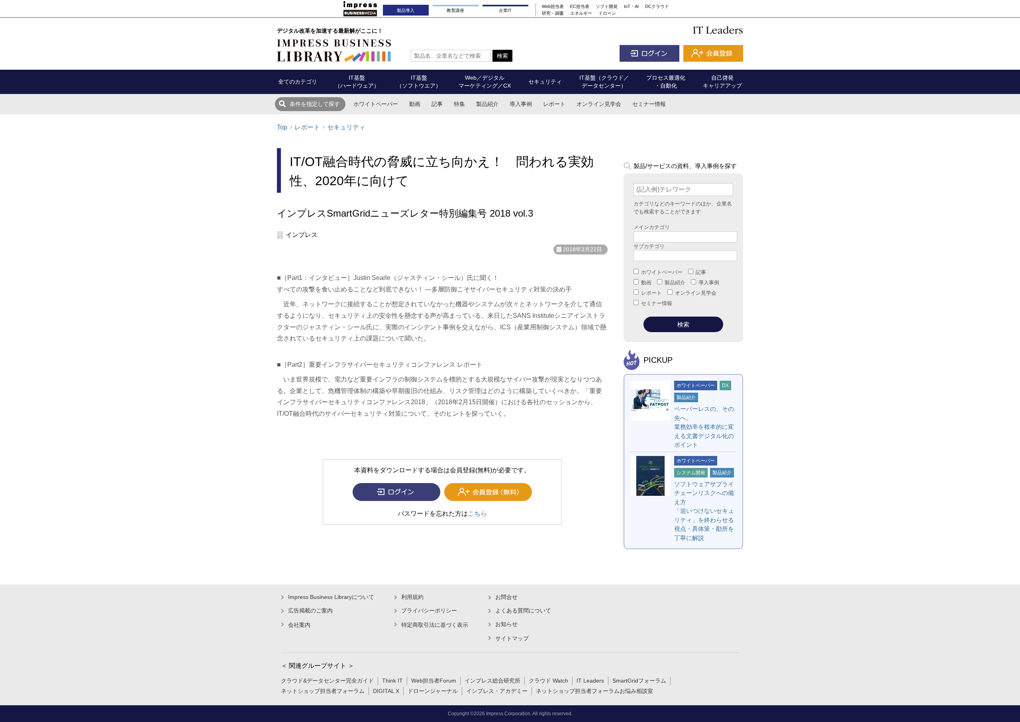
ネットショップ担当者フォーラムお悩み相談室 (594, 691)
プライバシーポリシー (429, 610)
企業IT (505, 10)
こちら (477, 513)
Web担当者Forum (433, 680)
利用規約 (412, 597)
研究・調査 (553, 13)
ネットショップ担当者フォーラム (323, 691)
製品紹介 (487, 104)
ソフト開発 (607, 6)
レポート (554, 104)
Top (282, 127)
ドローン (607, 13)
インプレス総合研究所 (492, 680)
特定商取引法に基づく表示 (434, 625)
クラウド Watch (548, 680)
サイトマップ (512, 638)
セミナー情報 (649, 104)
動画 (414, 104)
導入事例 (521, 104)
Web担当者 (553, 6)
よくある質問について (523, 610)
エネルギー (581, 13)
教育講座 (455, 10)
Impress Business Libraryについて (331, 597)
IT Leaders (590, 680)
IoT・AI (631, 6)
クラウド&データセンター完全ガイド (327, 680)
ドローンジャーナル (433, 691)
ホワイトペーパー (375, 104)
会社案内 (299, 625)
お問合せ (506, 597)
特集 (459, 104)
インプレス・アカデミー (497, 691)
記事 (437, 104)
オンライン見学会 (599, 104)
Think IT (392, 680)
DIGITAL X (386, 691)
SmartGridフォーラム (639, 680)
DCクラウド (657, 6)
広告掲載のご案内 (310, 610)
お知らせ (506, 624)
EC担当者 (579, 6)
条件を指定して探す (315, 104)
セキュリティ (346, 127)
